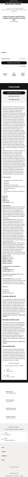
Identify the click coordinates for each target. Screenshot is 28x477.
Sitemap (21, 476)
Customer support (14, 99)
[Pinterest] (14, 463)
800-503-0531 (15, 0)
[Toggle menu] (2, 4)
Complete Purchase (5, 59)
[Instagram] (9, 463)
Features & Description (14, 92)
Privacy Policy (16, 476)
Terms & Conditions (9, 476)
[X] (16, 463)
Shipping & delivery (14, 96)
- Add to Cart (14, 62)
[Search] (24, 4)
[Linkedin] (19, 463)
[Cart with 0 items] (27, 4)
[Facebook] (11, 463)
